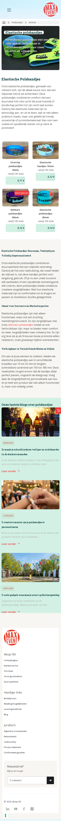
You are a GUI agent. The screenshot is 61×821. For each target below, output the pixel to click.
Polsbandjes (17, 22)
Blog (6, 714)
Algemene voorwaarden (15, 731)
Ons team (8, 671)
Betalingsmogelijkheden (15, 703)
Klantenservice (11, 665)
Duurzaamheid (11, 681)
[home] (50, 9)
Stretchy (32, 22)
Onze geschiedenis (13, 676)
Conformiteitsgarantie (14, 752)
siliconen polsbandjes (20, 325)
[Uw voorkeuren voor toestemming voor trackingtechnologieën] (5, 815)
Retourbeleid (10, 736)
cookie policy (10, 741)
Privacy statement (12, 747)
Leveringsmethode (13, 709)
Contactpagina (11, 660)
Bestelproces (10, 698)
